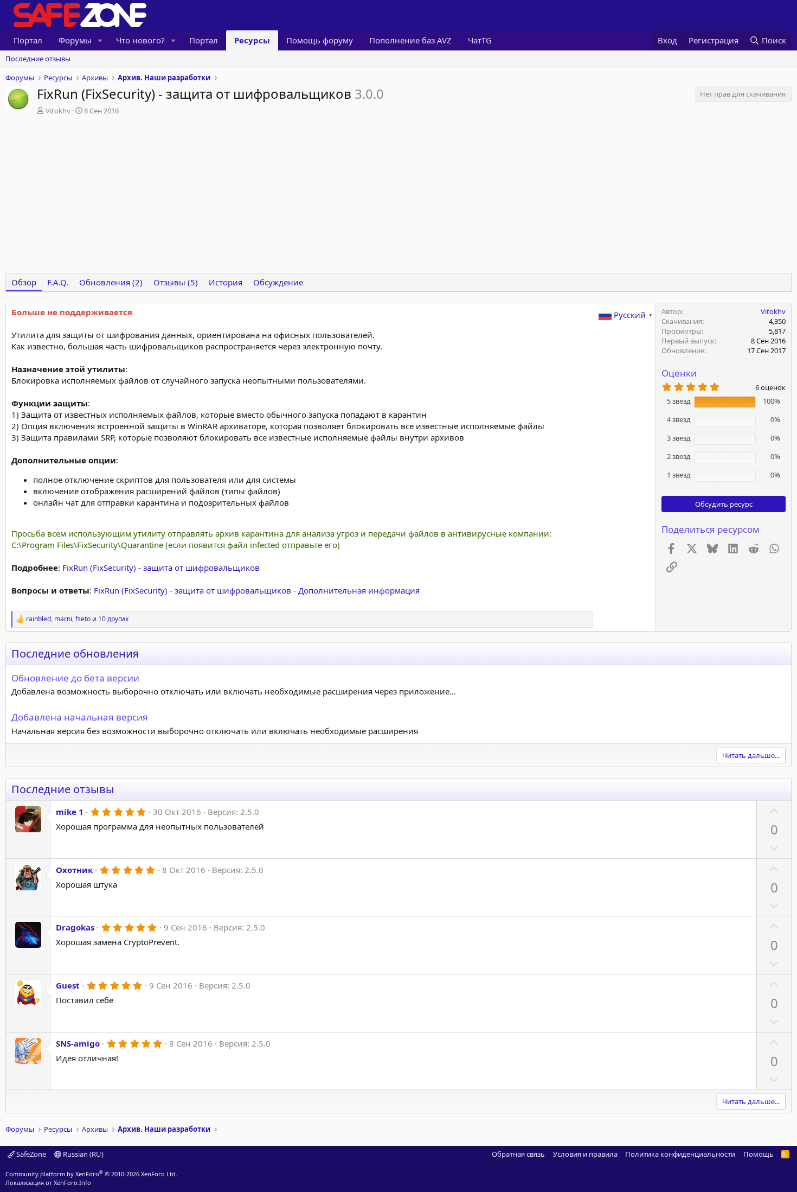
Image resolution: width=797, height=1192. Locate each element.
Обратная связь (518, 1154)
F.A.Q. (57, 282)
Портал (28, 40)
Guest (68, 985)
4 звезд (679, 419)
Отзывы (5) (175, 282)
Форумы (75, 40)
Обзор (23, 282)
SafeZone (30, 1154)
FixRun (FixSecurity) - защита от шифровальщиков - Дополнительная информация (257, 590)
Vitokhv (58, 111)
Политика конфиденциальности (680, 1154)
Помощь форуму (319, 40)
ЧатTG (480, 40)
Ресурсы (252, 40)
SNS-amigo (78, 1043)
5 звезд (679, 401)
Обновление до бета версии (75, 678)
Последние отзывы (37, 58)
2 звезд (679, 456)
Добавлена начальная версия (79, 717)
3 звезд (679, 438)
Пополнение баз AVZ (410, 40)
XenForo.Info (72, 1182)
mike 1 (69, 811)
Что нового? (140, 40)
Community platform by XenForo (91, 1174)
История (225, 282)
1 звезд (679, 475)
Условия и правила (585, 1154)
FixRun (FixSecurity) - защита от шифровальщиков (161, 567)
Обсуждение (278, 282)
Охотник (74, 869)
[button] (100, 40)
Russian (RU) (82, 1154)
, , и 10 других (77, 619)
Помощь (758, 1154)
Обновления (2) (111, 282)
